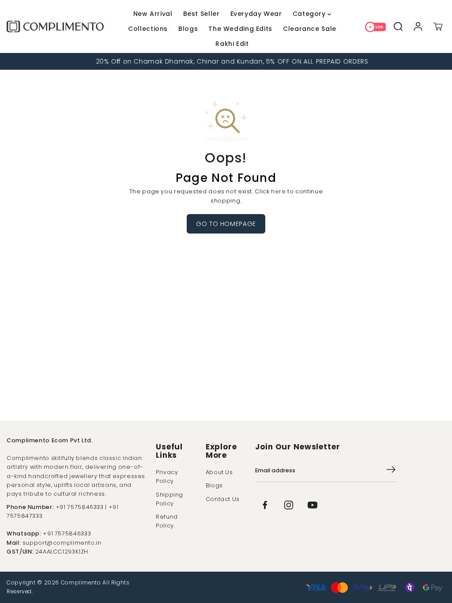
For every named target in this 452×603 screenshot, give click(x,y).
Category (310, 13)
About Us (219, 472)
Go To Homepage (226, 223)
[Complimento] (55, 26)
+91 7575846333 (67, 533)
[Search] (398, 26)
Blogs (188, 28)
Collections (148, 28)
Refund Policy (167, 521)
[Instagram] (288, 505)
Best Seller (201, 13)
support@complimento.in (62, 542)
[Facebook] (265, 505)
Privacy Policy (167, 476)
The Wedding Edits (240, 28)
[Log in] (418, 26)
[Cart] (437, 26)
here (278, 191)
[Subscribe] (391, 471)
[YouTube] (312, 505)
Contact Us (223, 499)
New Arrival (153, 13)
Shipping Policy (169, 499)
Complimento (81, 582)
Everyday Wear (256, 13)
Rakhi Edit (232, 43)
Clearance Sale (309, 28)
